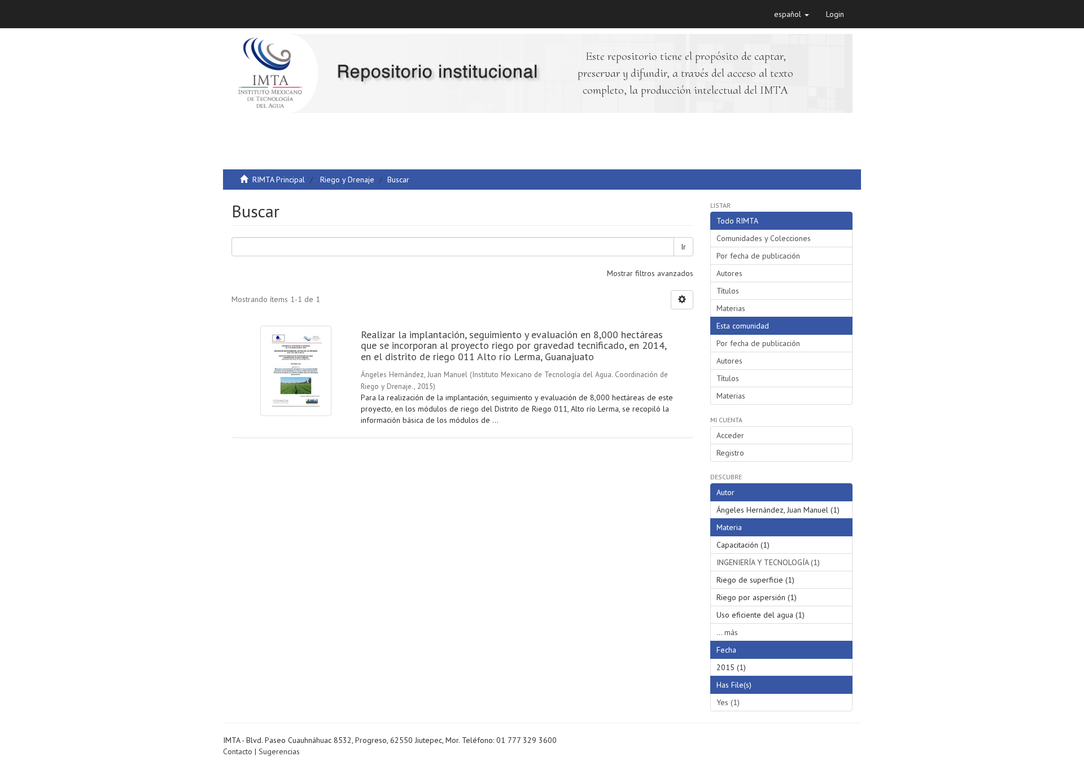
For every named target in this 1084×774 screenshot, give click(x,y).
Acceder (730, 435)
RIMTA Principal (278, 179)
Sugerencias (279, 751)
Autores (729, 273)
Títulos (727, 291)
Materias (730, 308)
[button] (792, 14)
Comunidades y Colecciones (763, 238)
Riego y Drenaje (347, 179)
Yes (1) (728, 702)
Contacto (237, 751)
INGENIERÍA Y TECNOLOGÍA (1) (768, 562)
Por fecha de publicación (758, 256)
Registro (730, 453)
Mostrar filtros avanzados (650, 273)
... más (727, 632)
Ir (683, 247)
